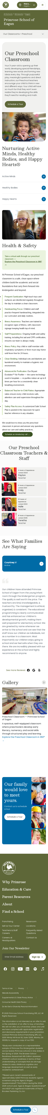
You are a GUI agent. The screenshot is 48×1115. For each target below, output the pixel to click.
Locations (30, 926)
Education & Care (16, 889)
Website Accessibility (10, 993)
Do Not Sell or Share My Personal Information (20, 1007)
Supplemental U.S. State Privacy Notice (17, 998)
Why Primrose (14, 881)
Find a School (13, 911)
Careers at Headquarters (8, 939)
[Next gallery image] (44, 682)
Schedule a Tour (20, 1109)
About (7, 904)
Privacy (21, 988)
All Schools (8, 14)
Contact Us (31, 937)
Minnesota (19, 14)
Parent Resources (16, 896)
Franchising (7, 921)
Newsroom (31, 921)
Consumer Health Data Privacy (14, 1002)
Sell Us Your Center (11, 926)
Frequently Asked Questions (34, 932)
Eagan (27, 14)
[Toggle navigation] (42, 5)
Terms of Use (7, 988)
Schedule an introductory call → (17, 434)
